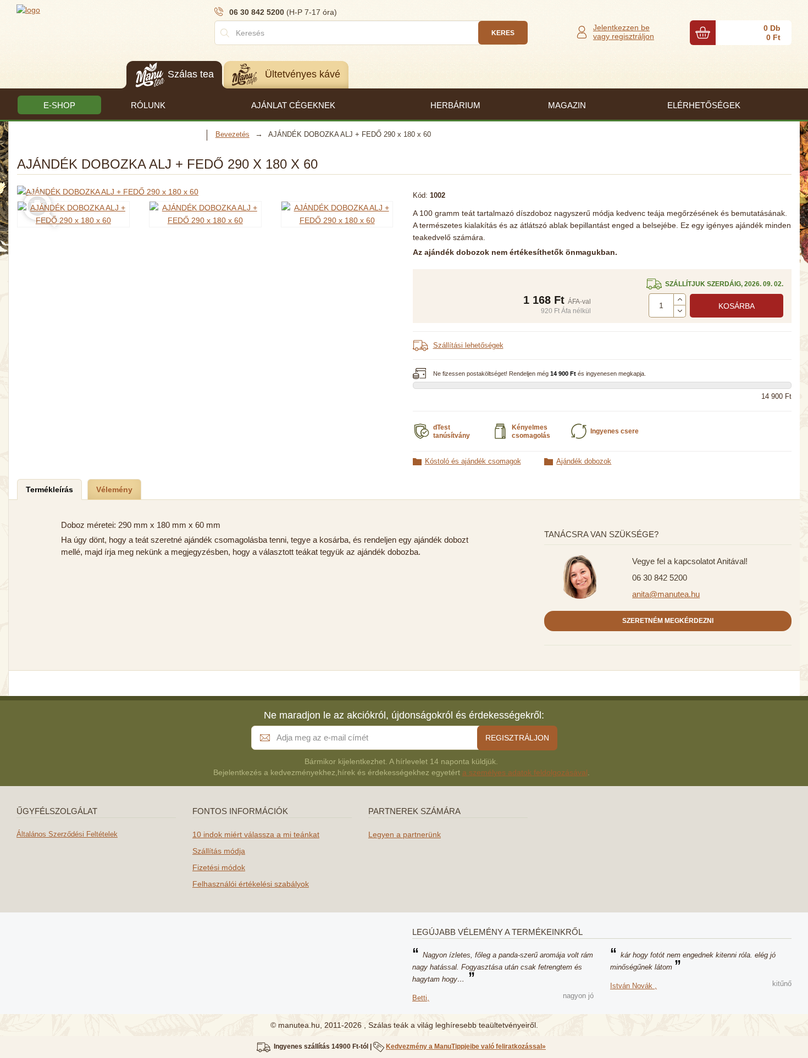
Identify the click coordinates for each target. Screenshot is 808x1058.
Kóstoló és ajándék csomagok (473, 461)
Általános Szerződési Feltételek (67, 834)
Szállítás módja (218, 851)
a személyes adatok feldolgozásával (525, 772)
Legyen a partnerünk (404, 834)
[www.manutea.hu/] (82, 9)
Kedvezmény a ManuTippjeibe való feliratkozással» (466, 1046)
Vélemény (114, 489)
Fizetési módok (218, 867)
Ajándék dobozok (583, 461)
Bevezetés (232, 134)
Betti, (420, 998)
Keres (502, 33)
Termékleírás (49, 489)
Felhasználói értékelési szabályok (250, 883)
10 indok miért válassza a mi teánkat (255, 834)
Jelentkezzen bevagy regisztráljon (623, 32)
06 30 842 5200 (659, 577)
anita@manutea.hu (666, 594)
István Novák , (633, 986)
